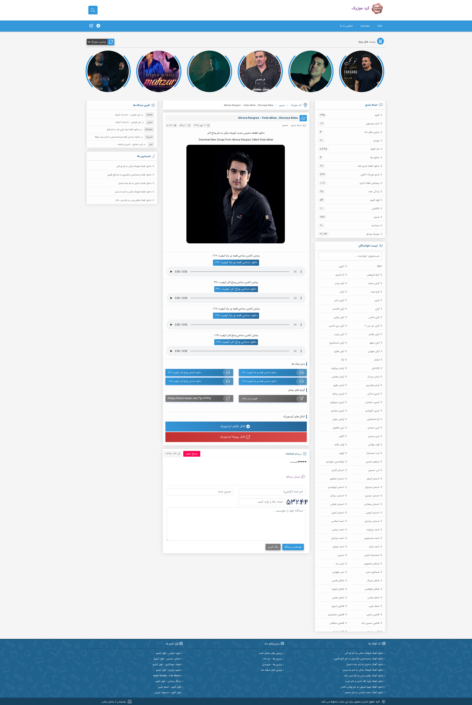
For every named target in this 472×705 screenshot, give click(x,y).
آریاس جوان (338, 419)
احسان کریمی (372, 513)
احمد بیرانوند (372, 530)
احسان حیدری (372, 496)
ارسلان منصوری (371, 564)
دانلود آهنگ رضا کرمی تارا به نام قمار (123, 129)
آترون (341, 266)
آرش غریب (339, 334)
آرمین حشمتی (372, 402)
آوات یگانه (339, 445)
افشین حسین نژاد (370, 623)
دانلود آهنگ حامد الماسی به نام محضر (364, 692)
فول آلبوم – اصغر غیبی (169, 687)
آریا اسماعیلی (373, 419)
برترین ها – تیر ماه (272, 659)
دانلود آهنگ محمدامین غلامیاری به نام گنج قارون (129, 175)
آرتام (342, 292)
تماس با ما (346, 26)
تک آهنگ (374, 149)
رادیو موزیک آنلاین (370, 175)
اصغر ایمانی (373, 598)
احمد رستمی (338, 530)
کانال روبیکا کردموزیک (233, 437)
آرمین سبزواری (337, 402)
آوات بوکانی (373, 445)
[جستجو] (93, 10)
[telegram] (98, 26)
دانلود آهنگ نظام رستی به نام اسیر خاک (133, 200)
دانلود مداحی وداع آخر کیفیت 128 (236, 342)
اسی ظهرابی (338, 572)
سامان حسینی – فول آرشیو (167, 659)
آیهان (341, 453)
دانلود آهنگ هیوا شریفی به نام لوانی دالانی (362, 687)
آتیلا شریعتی (373, 275)
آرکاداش (375, 368)
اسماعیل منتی (372, 572)
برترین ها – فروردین (272, 664)
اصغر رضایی (338, 598)
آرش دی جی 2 (372, 326)
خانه (379, 26)
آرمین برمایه (338, 394)
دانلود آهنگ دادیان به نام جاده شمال (134, 183)
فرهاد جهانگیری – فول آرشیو (167, 664)
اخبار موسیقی (372, 124)
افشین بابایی (373, 615)
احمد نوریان (338, 547)
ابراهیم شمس (372, 462)
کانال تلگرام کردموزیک (233, 426)
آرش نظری (339, 351)
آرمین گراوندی (372, 411)
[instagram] (91, 26)
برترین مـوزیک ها (97, 42)
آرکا (342, 360)
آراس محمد (373, 283)
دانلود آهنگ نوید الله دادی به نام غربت (364, 681)
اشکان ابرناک (373, 581)
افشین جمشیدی (336, 615)
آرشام (376, 360)
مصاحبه (365, 26)
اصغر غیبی (374, 606)
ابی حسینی (373, 470)
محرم (376, 217)
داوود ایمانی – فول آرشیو (168, 653)
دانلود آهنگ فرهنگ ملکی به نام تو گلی (134, 166)
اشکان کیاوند (338, 589)
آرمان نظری (338, 385)
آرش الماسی (338, 309)
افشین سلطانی (336, 623)
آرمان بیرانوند (337, 368)
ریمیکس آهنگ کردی (369, 183)
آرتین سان (339, 300)
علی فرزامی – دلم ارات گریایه (127, 115)
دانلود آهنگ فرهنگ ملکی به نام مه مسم (133, 192)
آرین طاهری (338, 428)
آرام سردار (339, 283)
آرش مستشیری (336, 343)
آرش (377, 309)
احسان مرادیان (372, 521)
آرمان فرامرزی (372, 385)
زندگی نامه (374, 192)
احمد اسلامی (337, 521)
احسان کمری (338, 513)
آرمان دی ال (373, 377)
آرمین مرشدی (337, 411)
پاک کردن (273, 547)
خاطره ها (374, 158)
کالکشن (375, 209)
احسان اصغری (337, 479)
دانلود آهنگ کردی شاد (368, 166)
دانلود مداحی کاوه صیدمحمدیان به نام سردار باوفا (117, 137)
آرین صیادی (373, 428)
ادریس (341, 555)
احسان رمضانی (371, 504)
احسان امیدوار (372, 487)
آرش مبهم (374, 343)
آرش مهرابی (373, 351)
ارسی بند (340, 564)
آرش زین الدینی (336, 326)
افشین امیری (338, 606)
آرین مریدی (373, 436)
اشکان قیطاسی (372, 589)
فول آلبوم (374, 200)
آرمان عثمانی (338, 377)
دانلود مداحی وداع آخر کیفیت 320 (236, 289)
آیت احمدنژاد (372, 453)
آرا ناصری (339, 275)
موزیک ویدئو (373, 234)
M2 (380, 266)
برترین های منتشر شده (270, 653)
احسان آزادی (338, 470)
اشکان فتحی (338, 581)
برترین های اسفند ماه (271, 670)
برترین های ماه (371, 132)
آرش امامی (374, 317)
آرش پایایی (339, 317)
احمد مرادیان (337, 538)
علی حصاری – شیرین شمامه (130, 144)
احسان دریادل (337, 496)
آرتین (376, 300)
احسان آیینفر (373, 479)
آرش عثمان (374, 334)
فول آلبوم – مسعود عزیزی (168, 692)
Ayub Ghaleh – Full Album (167, 676)
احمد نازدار (374, 547)
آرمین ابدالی (373, 394)
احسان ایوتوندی (336, 487)
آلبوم (377, 115)
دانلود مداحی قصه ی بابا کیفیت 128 (236, 315)
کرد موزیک (296, 105)
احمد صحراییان (371, 538)
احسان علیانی (337, 504)
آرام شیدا (375, 292)
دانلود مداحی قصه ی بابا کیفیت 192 (236, 262)
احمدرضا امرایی (371, 555)
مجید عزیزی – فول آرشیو (168, 670)
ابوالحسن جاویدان (335, 462)
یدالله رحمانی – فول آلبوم (168, 681)
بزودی (376, 141)
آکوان (341, 436)
